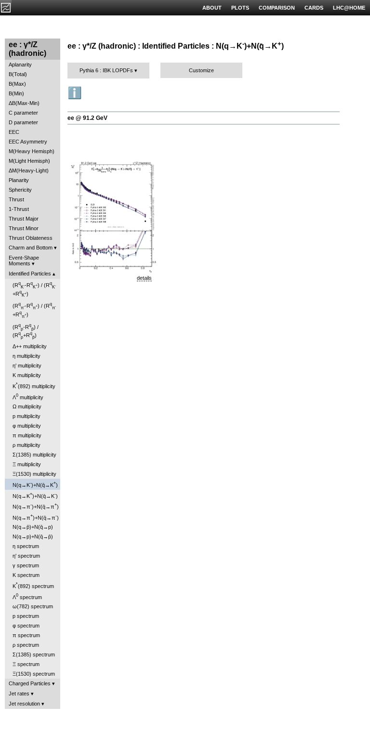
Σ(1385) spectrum (34, 654)
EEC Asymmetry (28, 141)
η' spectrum (26, 556)
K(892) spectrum (33, 585)
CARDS (313, 8)
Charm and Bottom (31, 247)
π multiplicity (27, 435)
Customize (201, 70)
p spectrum (26, 616)
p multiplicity (26, 416)
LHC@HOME (349, 8)
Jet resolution (24, 704)
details (144, 278)
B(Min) (16, 93)
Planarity (19, 180)
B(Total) (18, 74)
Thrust (16, 199)
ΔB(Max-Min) (24, 103)
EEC (14, 132)
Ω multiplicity (27, 406)
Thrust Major (24, 219)
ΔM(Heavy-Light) (29, 170)
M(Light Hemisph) (29, 161)
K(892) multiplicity (34, 385)
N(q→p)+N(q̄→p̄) (33, 536)
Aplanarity (20, 64)
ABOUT (212, 8)
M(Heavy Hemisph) (31, 151)
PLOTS (240, 8)
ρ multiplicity (26, 445)
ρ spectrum (26, 645)
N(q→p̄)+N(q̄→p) (33, 527)
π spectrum (26, 635)
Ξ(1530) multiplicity (34, 474)
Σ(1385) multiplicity (34, 455)
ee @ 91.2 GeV (87, 118)
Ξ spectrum (26, 664)
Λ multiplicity (28, 396)
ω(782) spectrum (33, 606)
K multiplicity (27, 375)
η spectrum (26, 546)
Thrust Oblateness (31, 238)
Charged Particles (30, 683)
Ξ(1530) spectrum (34, 674)
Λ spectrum (27, 596)
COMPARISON (277, 8)
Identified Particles (30, 273)
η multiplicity (26, 356)
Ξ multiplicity (27, 464)
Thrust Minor (24, 228)
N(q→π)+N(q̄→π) (36, 506)
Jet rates (19, 693)
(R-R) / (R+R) (34, 289)
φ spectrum (26, 625)
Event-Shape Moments (24, 260)
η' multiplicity (27, 365)
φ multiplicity (27, 426)
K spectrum (26, 575)
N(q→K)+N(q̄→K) (35, 484)
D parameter (23, 122)
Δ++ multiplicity (30, 346)
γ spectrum (26, 565)
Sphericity (20, 190)
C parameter (23, 113)
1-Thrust (19, 209)
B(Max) (17, 84)
